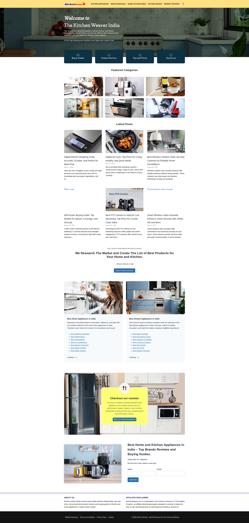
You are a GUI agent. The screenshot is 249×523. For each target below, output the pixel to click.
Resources (171, 58)
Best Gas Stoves (139, 345)
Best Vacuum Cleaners (80, 345)
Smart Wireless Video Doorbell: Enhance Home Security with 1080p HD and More (165, 219)
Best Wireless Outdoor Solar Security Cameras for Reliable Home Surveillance (165, 161)
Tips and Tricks (140, 58)
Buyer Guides (78, 58)
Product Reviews (109, 58)
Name (130, 469)
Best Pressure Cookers (142, 342)
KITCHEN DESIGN (155, 4)
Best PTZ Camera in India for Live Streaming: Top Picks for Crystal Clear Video (122, 219)
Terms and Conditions (87, 517)
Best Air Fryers (138, 348)
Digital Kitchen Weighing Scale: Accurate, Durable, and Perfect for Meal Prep (81, 161)
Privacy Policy (102, 517)
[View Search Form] (183, 4)
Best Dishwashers (78, 340)
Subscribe (133, 480)
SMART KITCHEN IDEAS (137, 4)
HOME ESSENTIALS (118, 4)
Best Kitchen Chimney (141, 351)
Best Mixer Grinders (140, 334)
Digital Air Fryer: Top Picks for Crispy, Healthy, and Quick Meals (124, 159)
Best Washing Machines (80, 334)
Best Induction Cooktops (142, 340)
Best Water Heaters (78, 351)
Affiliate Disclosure (71, 517)
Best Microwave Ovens (142, 337)
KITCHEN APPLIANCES (100, 4)
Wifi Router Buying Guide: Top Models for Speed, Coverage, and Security (81, 219)
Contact (111, 517)
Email (159, 469)
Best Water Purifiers (78, 348)
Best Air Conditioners (79, 342)
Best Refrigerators (78, 337)
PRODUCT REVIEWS (171, 4)
